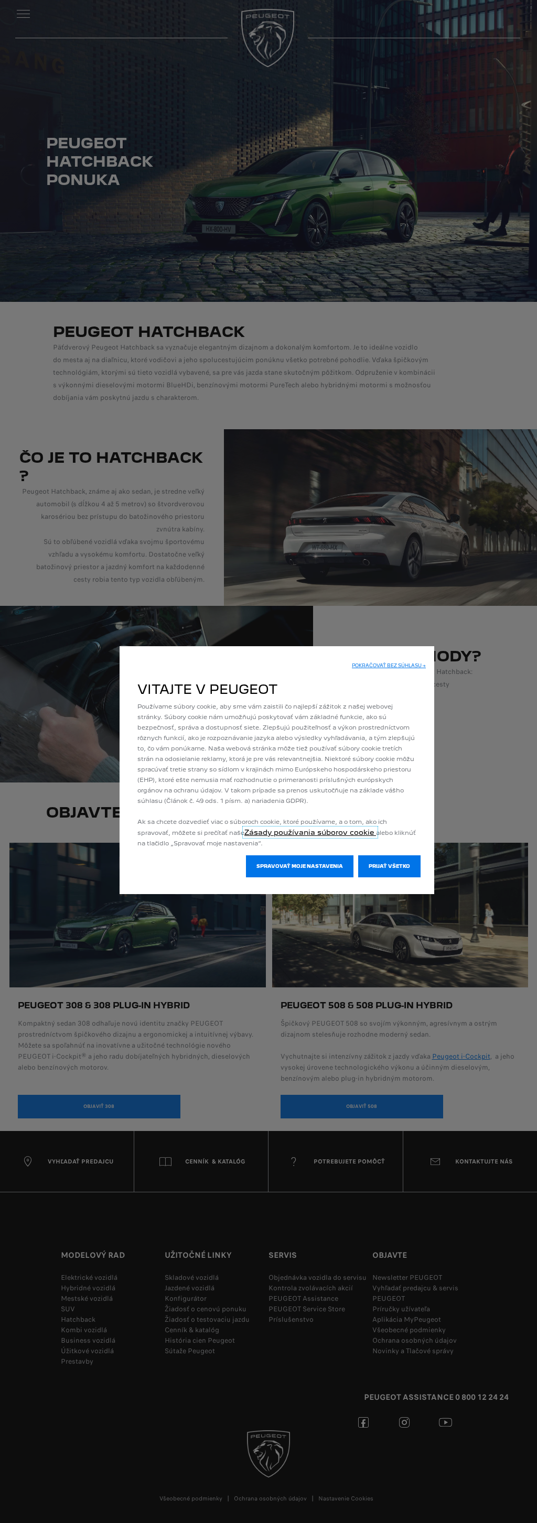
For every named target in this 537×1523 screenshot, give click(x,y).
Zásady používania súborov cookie (310, 832)
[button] (389, 665)
